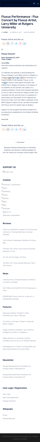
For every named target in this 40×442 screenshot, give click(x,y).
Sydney (24, 439)
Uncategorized (29, 32)
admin (5, 32)
